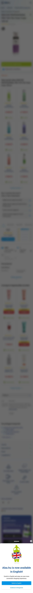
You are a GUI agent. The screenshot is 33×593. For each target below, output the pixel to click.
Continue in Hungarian (16, 587)
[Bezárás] (31, 541)
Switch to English (16, 583)
